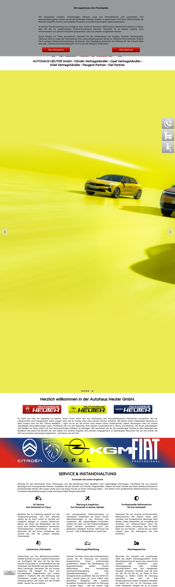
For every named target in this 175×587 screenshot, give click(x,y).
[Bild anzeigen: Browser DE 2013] (86, 391)
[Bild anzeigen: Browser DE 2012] (84, 391)
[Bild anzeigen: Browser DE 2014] (88, 391)
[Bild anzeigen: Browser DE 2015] (90, 391)
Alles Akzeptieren (56, 50)
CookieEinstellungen (10, 573)
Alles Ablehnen (126, 50)
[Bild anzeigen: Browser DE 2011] (82, 391)
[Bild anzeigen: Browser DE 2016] (92, 391)
